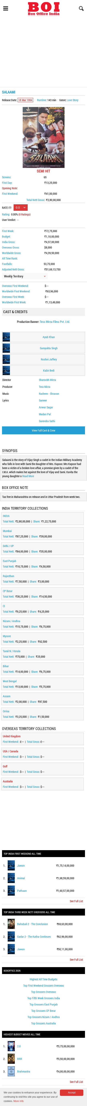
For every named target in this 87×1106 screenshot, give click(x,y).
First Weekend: (10, 194)
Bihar (6, 666)
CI (4, 606)
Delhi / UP (8, 546)
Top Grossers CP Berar (43, 1011)
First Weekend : (11, 742)
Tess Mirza (44, 387)
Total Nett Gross (35, 200)
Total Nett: (9, 521)
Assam (6, 696)
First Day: (7, 183)
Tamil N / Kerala (11, 651)
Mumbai (7, 531)
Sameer (43, 400)
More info (18, 1101)
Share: (37, 521)
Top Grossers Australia (43, 1023)
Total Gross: (33, 742)
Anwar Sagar (46, 407)
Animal (21, 878)
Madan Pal (45, 414)
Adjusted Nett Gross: (13, 269)
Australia (8, 781)
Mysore (7, 636)
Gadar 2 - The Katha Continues (34, 936)
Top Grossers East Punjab (44, 1004)
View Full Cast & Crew (43, 430)
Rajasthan (8, 576)
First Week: (8, 231)
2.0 (19, 1046)
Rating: (6, 214)
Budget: (6, 236)
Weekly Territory (13, 276)
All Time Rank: (10, 258)
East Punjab (9, 561)
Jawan (21, 865)
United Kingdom (11, 736)
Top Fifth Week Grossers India (43, 998)
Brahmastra (23, 1071)
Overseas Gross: (10, 247)
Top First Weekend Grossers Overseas (43, 985)
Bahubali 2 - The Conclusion (32, 924)
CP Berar (7, 591)
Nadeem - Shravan (49, 394)
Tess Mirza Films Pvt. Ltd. (55, 322)
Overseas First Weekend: (15, 286)
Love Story (72, 100)
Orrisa (6, 711)
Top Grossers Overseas (43, 992)
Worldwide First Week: (14, 302)
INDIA (6, 516)
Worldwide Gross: (11, 253)
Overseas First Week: (13, 297)
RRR (19, 1059)
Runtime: (42, 100)
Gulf (5, 766)
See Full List (76, 901)
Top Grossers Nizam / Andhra (44, 1017)
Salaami (8, 92)
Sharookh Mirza (47, 380)
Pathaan (22, 891)
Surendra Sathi (47, 421)
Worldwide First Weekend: (16, 291)
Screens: (6, 177)
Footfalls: (7, 264)
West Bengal (10, 681)
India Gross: (8, 242)
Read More (28, 476)
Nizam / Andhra (11, 621)
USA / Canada (10, 751)
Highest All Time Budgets (43, 979)
